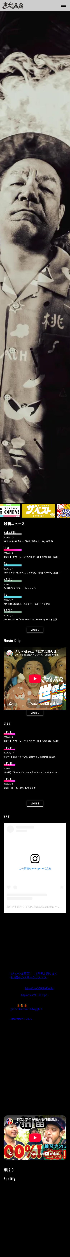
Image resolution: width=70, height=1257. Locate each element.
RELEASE (10, 532)
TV (6, 563)
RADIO (8, 579)
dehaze (63, 5)
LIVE (7, 548)
